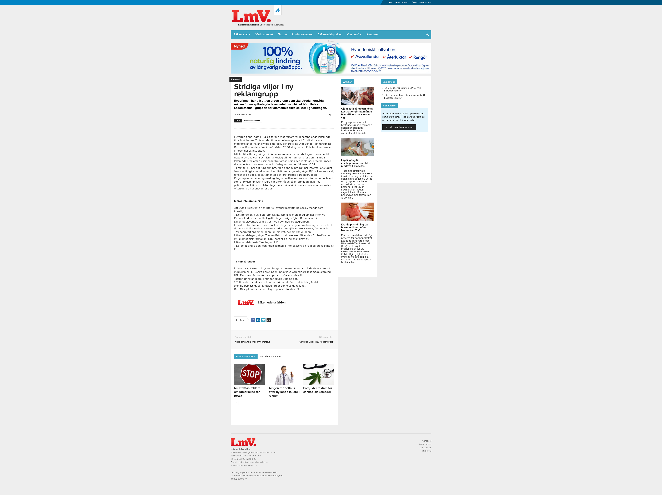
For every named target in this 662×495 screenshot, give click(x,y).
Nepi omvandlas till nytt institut (252, 341)
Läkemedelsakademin (421, 2)
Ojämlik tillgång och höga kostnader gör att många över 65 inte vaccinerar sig (357, 113)
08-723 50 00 (249, 459)
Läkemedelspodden (330, 34)
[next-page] (242, 403)
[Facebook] (253, 320)
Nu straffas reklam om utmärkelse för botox (247, 392)
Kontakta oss (425, 444)
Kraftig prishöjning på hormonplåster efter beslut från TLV (354, 227)
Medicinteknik (264, 34)
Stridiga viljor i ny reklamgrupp (316, 341)
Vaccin (282, 34)
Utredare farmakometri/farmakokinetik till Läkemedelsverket (404, 96)
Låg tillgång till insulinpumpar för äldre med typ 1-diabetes (355, 163)
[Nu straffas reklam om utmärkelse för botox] (249, 374)
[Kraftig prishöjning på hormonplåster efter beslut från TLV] (357, 220)
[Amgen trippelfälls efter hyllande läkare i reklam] (284, 374)
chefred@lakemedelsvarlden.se (253, 462)
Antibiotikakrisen (302, 34)
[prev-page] (236, 403)
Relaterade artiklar (245, 356)
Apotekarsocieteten (398, 2)
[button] (427, 35)
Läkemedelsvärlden (271, 302)
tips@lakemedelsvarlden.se (244, 465)
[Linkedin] (258, 320)
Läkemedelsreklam (252, 121)
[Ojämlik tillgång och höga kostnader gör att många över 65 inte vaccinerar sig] (357, 104)
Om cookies (425, 447)
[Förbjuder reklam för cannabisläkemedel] (318, 374)
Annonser (372, 34)
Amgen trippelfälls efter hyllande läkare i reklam (284, 392)
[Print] (269, 320)
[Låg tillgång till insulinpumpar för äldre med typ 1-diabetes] (357, 155)
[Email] (263, 320)
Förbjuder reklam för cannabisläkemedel (317, 390)
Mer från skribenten (270, 356)
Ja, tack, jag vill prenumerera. (399, 127)
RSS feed (426, 451)
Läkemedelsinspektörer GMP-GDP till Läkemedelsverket (402, 89)
